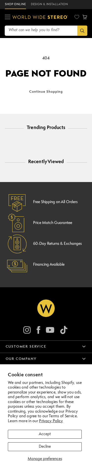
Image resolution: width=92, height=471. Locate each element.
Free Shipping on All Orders (55, 202)
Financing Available (49, 265)
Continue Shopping (46, 91)
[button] (7, 17)
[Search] (82, 31)
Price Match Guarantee (52, 223)
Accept (45, 434)
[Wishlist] (77, 17)
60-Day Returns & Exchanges (57, 244)
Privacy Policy (51, 421)
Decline (45, 447)
